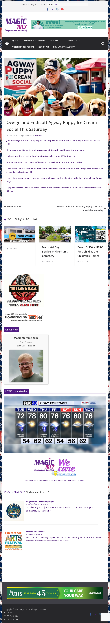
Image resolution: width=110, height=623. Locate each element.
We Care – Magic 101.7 (14, 492)
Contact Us (71, 40)
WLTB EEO (8, 612)
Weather (54, 40)
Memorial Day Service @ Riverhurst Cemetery (55, 251)
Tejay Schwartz (26, 135)
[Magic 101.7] (7, 44)
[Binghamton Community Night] (14, 502)
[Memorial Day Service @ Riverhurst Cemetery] (55, 227)
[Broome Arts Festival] (14, 532)
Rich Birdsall (32, 504)
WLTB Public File (11, 616)
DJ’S (14, 40)
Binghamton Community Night (40, 501)
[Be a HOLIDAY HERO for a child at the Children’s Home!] (90, 227)
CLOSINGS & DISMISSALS (34, 40)
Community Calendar (64, 47)
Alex (29, 534)
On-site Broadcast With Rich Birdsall (62, 4)
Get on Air (43, 47)
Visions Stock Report (23, 47)
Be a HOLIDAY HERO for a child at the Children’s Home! (90, 251)
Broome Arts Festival (35, 531)
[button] (17, 40)
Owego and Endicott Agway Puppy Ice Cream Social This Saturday (80, 208)
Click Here (80, 480)
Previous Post (14, 206)
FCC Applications (11, 619)
